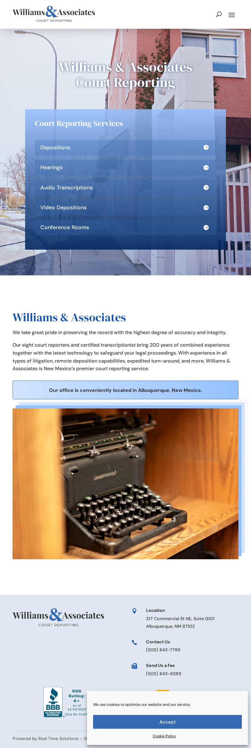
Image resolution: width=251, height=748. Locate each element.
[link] (54, 14)
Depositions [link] (55, 148)
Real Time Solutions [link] (58, 738)
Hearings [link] (51, 167)
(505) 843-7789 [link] (163, 650)
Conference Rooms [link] (64, 227)
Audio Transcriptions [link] (66, 188)
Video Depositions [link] (63, 207)
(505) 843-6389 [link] (163, 673)
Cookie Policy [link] (164, 736)
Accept (167, 722)
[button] (232, 14)
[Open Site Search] (219, 14)
